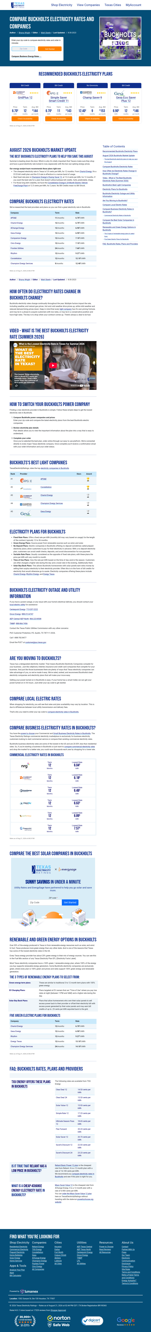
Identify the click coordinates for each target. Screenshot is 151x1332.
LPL (78, 1261)
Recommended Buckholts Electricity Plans (120, 151)
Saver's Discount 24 (64, 1153)
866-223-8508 (35, 619)
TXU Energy (37, 1249)
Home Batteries (16, 1255)
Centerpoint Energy (17, 609)
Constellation (16, 258)
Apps (12, 1273)
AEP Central (14, 619)
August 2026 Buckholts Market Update (119, 155)
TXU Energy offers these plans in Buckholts (31, 1084)
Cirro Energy (16, 243)
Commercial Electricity (19, 1249)
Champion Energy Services (22, 263)
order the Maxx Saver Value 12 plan (77, 1194)
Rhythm (14, 253)
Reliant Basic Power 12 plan (66, 1165)
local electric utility (17, 605)
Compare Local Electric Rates (115, 205)
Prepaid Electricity (17, 1252)
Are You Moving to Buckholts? (115, 200)
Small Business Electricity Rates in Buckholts (72, 733)
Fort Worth (59, 1252)
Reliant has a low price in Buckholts (29, 1168)
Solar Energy (15, 1258)
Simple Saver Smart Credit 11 (59, 99)
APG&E (14, 218)
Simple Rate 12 (62, 1113)
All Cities (58, 1263)
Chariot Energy (17, 223)
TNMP (12, 623)
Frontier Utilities (17, 248)
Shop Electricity (61, 5)
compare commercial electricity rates (79, 747)
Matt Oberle (46, 33)
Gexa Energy (16, 233)
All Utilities (81, 1263)
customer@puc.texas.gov (35, 642)
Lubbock (58, 1261)
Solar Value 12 (62, 1105)
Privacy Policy (127, 1266)
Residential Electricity (18, 1247)
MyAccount (133, 5)
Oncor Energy (15, 614)
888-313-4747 (27, 614)
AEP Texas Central (84, 1247)
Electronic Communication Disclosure (128, 1261)
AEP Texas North (84, 1249)
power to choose (28, 733)
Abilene (58, 1258)
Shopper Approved (58, 1310)
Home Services (16, 1261)
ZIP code (53, 898)
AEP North (24, 619)
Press (124, 1252)
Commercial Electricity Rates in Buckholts (117, 215)
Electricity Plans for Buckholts (115, 189)
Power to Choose (106, 1247)
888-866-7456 (21, 623)
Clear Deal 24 (61, 1097)
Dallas (57, 1249)
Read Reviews (105, 1249)
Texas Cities (113, 5)
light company (66, 309)
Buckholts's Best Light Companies (117, 185)
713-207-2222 (32, 609)
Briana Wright (24, 33)
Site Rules (126, 1269)
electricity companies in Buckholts (55, 468)
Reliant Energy (38, 1247)
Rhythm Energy (32, 574)
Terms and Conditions (131, 1272)
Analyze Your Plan (17, 1270)
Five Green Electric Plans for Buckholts (116, 239)
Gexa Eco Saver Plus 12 (126, 99)
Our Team (126, 1255)
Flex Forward (61, 1129)
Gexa (34, 1255)
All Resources (105, 1252)
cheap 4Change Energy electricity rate (27, 1188)
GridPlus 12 (25, 97)
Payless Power (38, 1263)
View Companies (88, 5)
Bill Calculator (15, 1275)
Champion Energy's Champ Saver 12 (47, 177)
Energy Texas (48, 574)
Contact (125, 1247)
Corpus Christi (60, 1255)
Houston (58, 1247)
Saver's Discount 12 (64, 1145)
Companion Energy (18, 238)
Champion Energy (39, 1261)
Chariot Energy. (86, 171)
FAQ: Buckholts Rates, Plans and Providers (120, 244)
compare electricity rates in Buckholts (63, 712)
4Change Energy (17, 228)
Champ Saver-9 (92, 97)
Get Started (50, 49)
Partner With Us (128, 1249)
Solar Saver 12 (62, 1137)
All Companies (38, 1269)
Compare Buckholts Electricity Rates (118, 167)
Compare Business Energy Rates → (27, 56)
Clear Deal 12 (61, 1089)
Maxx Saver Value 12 (64, 1185)
